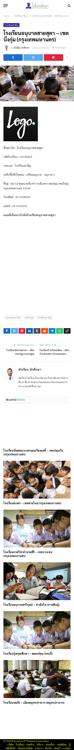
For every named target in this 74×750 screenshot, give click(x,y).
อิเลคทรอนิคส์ (25, 748)
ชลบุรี (57, 748)
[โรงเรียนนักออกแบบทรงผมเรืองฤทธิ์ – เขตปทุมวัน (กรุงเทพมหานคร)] (37, 427)
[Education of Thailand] (37, 5)
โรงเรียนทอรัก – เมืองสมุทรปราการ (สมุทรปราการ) (33, 702)
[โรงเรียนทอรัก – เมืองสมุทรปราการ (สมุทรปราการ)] (37, 679)
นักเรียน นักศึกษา (21, 47)
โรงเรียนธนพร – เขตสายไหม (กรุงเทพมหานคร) (32, 503)
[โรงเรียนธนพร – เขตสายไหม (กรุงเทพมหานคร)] (37, 480)
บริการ (39, 744)
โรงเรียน (20, 744)
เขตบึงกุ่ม (29, 317)
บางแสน (66, 748)
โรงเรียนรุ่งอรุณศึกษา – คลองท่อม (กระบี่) (28, 653)
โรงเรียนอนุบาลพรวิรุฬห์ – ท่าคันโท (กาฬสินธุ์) (31, 604)
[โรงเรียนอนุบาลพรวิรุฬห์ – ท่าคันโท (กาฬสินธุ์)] (37, 581)
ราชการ (39, 748)
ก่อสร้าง (30, 744)
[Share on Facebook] (13, 57)
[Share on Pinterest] (53, 57)
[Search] (69, 5)
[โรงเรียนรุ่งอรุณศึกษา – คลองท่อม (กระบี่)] (37, 630)
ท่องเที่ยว (50, 744)
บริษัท (10, 744)
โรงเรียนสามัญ (11, 25)
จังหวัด (48, 748)
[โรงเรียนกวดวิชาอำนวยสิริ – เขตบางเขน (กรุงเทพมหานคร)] (37, 528)
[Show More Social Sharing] (67, 57)
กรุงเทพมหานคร (12, 317)
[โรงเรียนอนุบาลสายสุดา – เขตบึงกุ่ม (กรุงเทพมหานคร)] (37, 83)
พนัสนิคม (62, 744)
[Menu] (5, 5)
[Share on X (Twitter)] (33, 57)
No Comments (42, 47)
